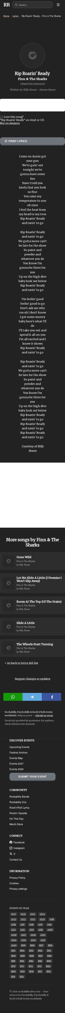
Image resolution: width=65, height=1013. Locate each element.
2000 (14, 945)
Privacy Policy (17, 877)
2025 (32, 914)
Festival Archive (18, 752)
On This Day (16, 818)
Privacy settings (18, 889)
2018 (13, 924)
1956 (48, 971)
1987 (40, 955)
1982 (31, 961)
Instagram (19, 848)
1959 (22, 971)
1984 (22, 961)
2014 (49, 924)
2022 (23, 919)
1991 (49, 950)
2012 (22, 929)
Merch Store (16, 824)
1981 (40, 961)
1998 (32, 945)
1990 (13, 955)
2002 (33, 940)
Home (6, 16)
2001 (42, 940)
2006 (33, 935)
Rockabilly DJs (17, 802)
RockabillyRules (6, 4)
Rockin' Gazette (18, 813)
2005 (42, 935)
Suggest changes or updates (32, 678)
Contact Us (15, 859)
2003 (23, 940)
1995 (13, 950)
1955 (13, 976)
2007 (23, 935)
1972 (31, 966)
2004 (14, 940)
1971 (39, 966)
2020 (42, 919)
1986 (49, 955)
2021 (32, 919)
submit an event (44, 715)
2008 (13, 935)
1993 (31, 950)
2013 (13, 929)
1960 (13, 971)
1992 (40, 950)
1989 (22, 955)
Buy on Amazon (10, 123)
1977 (22, 966)
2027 (13, 914)
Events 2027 (16, 763)
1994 (22, 950)
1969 (48, 966)
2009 (50, 929)
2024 (42, 914)
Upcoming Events (19, 747)
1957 (40, 971)
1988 (31, 955)
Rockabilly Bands (19, 796)
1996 (50, 945)
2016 (31, 924)
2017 (22, 924)
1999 (23, 945)
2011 (31, 929)
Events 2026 (16, 769)
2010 (40, 929)
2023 (13, 919)
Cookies (14, 883)
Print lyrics (18, 141)
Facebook (19, 842)
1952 (22, 976)
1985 (13, 961)
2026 (23, 914)
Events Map (16, 758)
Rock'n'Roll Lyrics (19, 807)
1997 (41, 945)
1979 (13, 966)
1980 (49, 961)
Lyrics (15, 16)
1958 (31, 971)
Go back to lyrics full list (22, 662)
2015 (40, 924)
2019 (51, 919)
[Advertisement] (32, 495)
